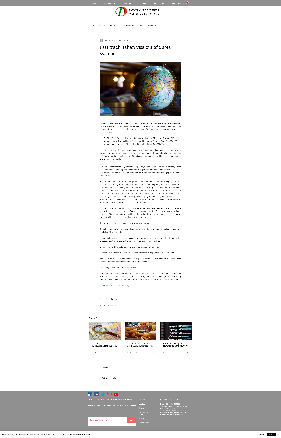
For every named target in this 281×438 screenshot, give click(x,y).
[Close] (278, 434)
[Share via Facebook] (101, 299)
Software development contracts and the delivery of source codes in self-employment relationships (175, 344)
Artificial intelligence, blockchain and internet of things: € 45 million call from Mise (140, 344)
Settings (261, 434)
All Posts (92, 25)
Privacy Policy (87, 434)
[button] (189, 25)
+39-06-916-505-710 (172, 404)
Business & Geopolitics (127, 25)
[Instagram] (109, 394)
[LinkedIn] (90, 394)
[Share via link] (117, 299)
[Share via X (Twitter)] (106, 299)
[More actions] (179, 40)
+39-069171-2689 (170, 408)
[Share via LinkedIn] (112, 299)
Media (112, 25)
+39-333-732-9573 (180, 406)
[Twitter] (103, 394)
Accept (271, 434)
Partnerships (151, 25)
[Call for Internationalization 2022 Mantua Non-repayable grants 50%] (105, 331)
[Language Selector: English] (188, 2)
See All (189, 318)
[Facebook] (96, 394)
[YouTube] (116, 394)
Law (141, 25)
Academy (102, 25)
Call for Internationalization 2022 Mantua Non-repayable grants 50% (104, 344)
